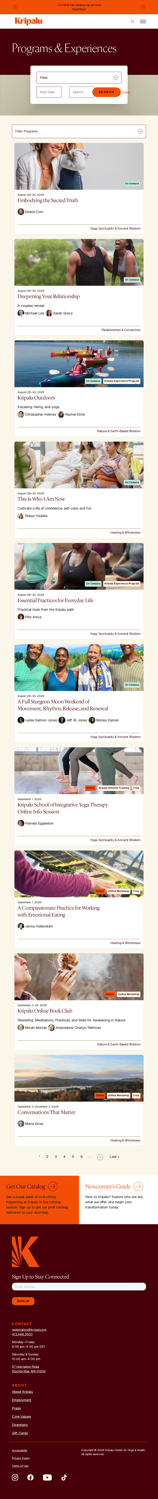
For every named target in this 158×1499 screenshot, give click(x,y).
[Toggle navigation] (143, 21)
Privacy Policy (21, 1458)
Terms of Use (20, 1466)
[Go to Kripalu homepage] (26, 1252)
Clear (126, 92)
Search (106, 92)
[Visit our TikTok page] (64, 1477)
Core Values (21, 1416)
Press (16, 1408)
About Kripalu (22, 1392)
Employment (21, 1400)
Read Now (79, 9)
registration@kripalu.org (29, 1330)
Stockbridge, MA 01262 (29, 1371)
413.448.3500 (22, 1334)
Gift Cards (20, 1433)
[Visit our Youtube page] (47, 1477)
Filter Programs (26, 131)
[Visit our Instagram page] (15, 1477)
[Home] (29, 20)
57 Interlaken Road (25, 1367)
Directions (20, 1425)
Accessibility (20, 1450)
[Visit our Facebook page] (30, 1477)
